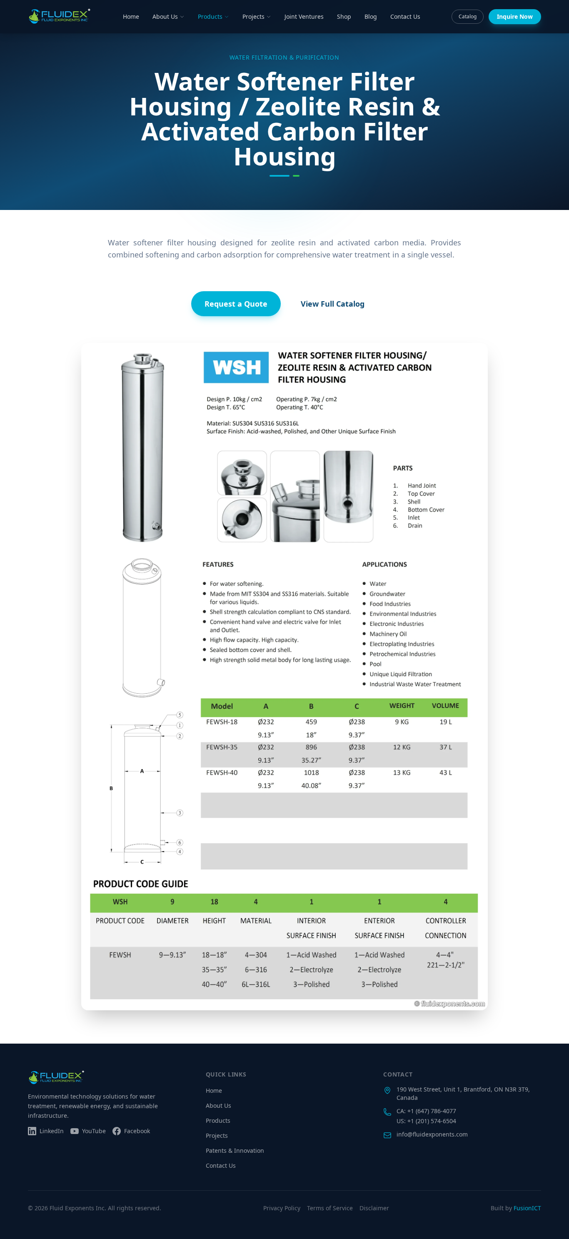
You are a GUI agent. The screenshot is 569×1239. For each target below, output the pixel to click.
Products (210, 16)
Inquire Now (515, 16)
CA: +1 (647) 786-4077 (426, 1111)
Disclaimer (374, 1208)
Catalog (468, 16)
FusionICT (527, 1208)
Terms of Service (330, 1208)
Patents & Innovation (235, 1150)
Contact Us (405, 16)
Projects (253, 16)
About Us (165, 16)
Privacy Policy (281, 1208)
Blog (370, 16)
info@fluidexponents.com (432, 1134)
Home (131, 16)
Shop (344, 16)
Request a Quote (236, 304)
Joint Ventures (304, 16)
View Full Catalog (332, 304)
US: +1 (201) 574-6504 (426, 1121)
